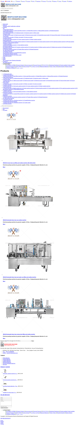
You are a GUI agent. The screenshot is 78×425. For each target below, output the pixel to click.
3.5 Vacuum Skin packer (64, 80)
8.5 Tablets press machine (65, 93)
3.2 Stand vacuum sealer (28, 80)
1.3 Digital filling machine (40, 76)
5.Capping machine (7, 85)
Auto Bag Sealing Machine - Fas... (10, 386)
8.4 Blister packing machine (53, 93)
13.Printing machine (7, 103)
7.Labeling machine (7, 90)
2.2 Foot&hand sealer (27, 78)
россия (23, 1)
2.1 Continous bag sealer (17, 78)
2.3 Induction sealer (37, 78)
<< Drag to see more (7, 73)
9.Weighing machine (7, 96)
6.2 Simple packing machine (28, 88)
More (4, 167)
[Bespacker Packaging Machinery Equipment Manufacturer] (39, 5)
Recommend (5, 108)
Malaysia (55, 1)
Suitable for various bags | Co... (9, 392)
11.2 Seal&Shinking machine (28, 100)
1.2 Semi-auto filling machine (28, 76)
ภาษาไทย (49, 1)
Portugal (44, 1)
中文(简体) (8, 1)
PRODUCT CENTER (5, 366)
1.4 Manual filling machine (52, 76)
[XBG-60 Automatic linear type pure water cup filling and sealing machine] (29, 274)
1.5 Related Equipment (63, 76)
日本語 (19, 66)
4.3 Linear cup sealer (36, 83)
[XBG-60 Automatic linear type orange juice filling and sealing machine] (29, 331)
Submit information (4, 407)
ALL (4, 28)
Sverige (28, 66)
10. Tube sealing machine (8, 98)
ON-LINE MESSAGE (5, 394)
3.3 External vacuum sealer (39, 80)
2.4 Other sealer (44, 78)
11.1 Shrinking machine (17, 100)
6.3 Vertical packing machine (40, 88)
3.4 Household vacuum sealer (52, 80)
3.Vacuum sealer (6, 79)
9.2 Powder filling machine (31, 97)
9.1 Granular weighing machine (18, 97)
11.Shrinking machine (7, 99)
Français (28, 1)
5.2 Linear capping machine (32, 86)
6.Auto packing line (7, 87)
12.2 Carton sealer (26, 102)
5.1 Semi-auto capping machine (19, 86)
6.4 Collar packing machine (53, 88)
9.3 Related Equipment (42, 97)
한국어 (33, 1)
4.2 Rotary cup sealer (27, 83)
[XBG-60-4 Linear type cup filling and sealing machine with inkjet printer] (29, 160)
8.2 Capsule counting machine (30, 93)
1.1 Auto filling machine (17, 76)
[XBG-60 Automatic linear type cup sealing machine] (29, 217)
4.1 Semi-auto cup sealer (17, 83)
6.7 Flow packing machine (18, 89)
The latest (5, 110)
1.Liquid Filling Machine (8, 75)
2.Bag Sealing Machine (8, 77)
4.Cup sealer (5, 82)
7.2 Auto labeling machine (31, 91)
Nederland (38, 1)
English (3, 1)
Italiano (70, 66)
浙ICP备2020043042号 (5, 418)
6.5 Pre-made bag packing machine (66, 88)
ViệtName (70, 1)
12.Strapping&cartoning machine (10, 101)
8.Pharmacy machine (7, 92)
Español (65, 1)
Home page (5, 24)
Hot (3, 109)
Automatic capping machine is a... (10, 373)
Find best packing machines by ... (10, 379)
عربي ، (13, 1)
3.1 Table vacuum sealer (17, 80)
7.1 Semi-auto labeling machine (19, 91)
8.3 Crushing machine (42, 93)
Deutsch (18, 1)
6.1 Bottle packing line (17, 88)
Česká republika (71, 65)
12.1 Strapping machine (17, 102)
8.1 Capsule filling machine (18, 93)
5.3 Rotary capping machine (44, 86)
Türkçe (59, 1)
